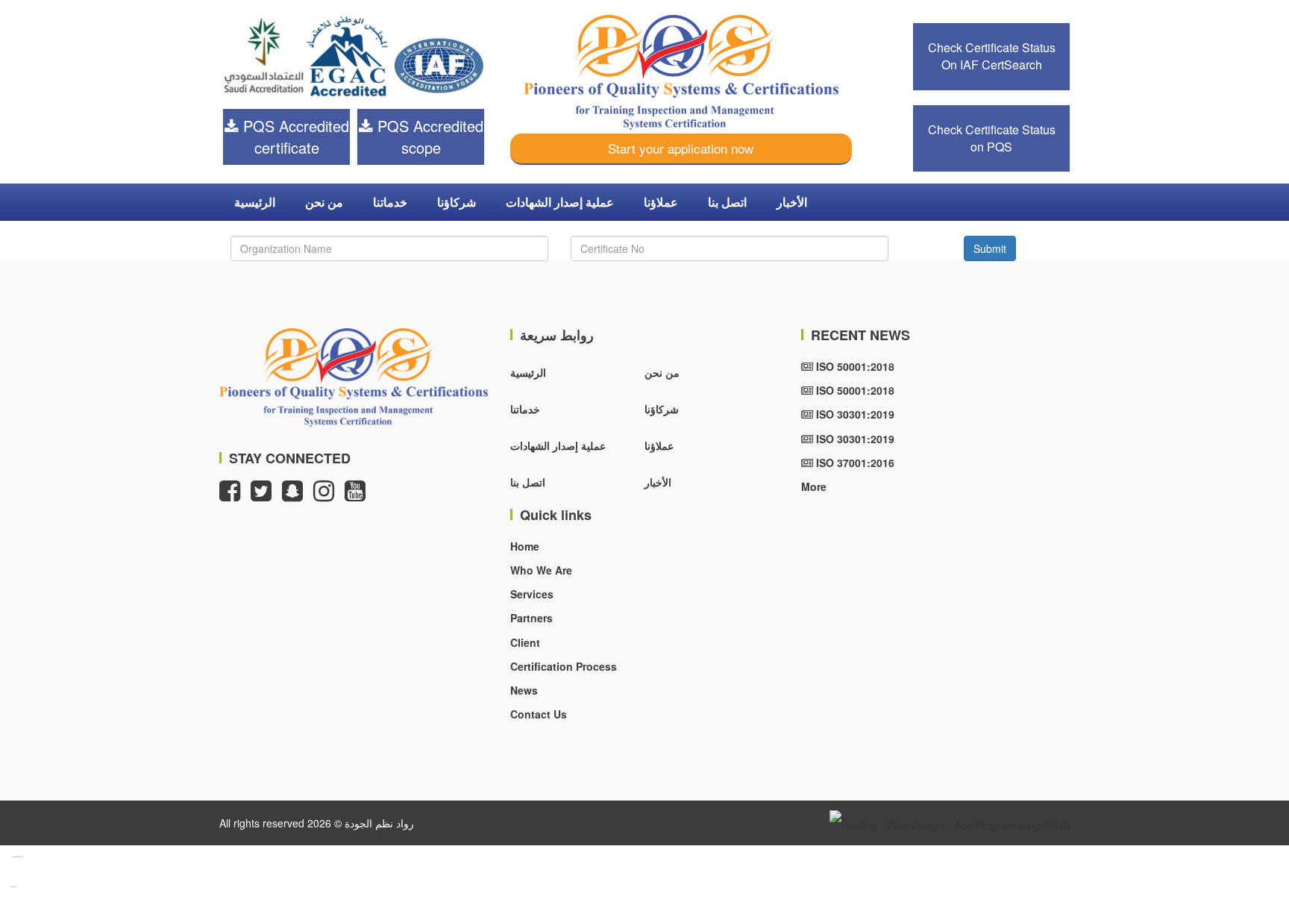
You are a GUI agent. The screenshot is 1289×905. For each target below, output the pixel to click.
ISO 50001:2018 (853, 366)
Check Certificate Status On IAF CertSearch (992, 56)
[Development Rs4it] (949, 822)
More (814, 486)
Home (524, 546)
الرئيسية (254, 201)
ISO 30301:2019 (853, 414)
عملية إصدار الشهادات (560, 201)
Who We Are (541, 570)
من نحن (324, 201)
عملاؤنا (661, 201)
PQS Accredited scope (428, 136)
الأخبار (792, 201)
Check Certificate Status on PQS (992, 138)
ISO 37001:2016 (853, 462)
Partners (531, 617)
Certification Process (563, 666)
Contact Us (538, 714)
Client (525, 642)
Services (531, 593)
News (524, 690)
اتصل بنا (727, 201)
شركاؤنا (456, 201)
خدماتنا (390, 201)
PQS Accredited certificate (294, 136)
